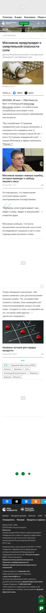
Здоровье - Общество (12, 377)
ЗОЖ (6, 365)
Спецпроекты (8, 520)
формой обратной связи (33, 582)
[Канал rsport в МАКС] (7, 501)
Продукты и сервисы (36, 520)
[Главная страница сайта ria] (3, 23)
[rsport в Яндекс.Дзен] (16, 501)
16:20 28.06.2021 (9, 35)
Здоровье (18, 369)
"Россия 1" (7, 144)
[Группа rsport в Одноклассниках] (35, 501)
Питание (7, 369)
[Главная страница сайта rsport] (14, 23)
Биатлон (32, 516)
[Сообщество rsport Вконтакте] (26, 501)
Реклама (20, 520)
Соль (27, 369)
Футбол (5, 516)
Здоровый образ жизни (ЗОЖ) (23, 365)
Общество (34, 373)
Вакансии (6, 530)
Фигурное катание (18, 516)
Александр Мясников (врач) (15, 373)
